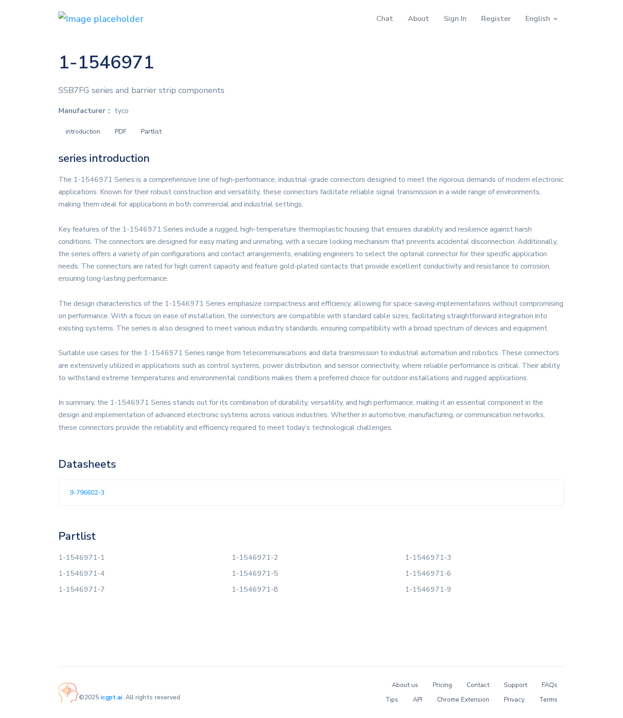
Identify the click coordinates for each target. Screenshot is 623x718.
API (417, 699)
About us (405, 685)
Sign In (455, 19)
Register (496, 19)
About (418, 19)
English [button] (537, 19)
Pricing (442, 685)
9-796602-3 (87, 492)
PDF (120, 131)
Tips (391, 699)
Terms (548, 699)
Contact (478, 685)
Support (515, 685)
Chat (384, 19)
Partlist (151, 131)
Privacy (514, 699)
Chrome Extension (463, 699)
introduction (83, 131)
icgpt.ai (111, 697)
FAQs (549, 685)
